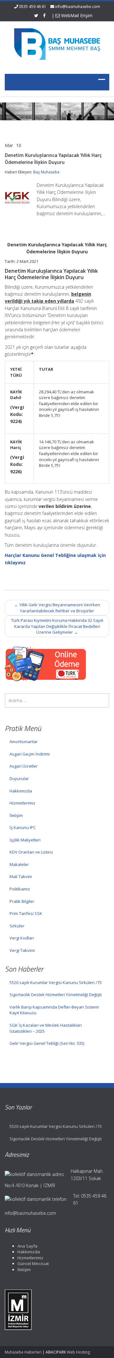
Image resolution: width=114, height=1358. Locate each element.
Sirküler (17, 926)
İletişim (16, 815)
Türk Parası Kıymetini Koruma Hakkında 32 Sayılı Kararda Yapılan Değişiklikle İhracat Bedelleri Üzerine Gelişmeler (57, 626)
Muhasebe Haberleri (23, 1352)
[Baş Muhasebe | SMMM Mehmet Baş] (57, 43)
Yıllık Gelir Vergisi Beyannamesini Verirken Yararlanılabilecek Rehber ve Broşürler (57, 608)
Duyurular (19, 778)
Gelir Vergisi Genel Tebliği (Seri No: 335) (47, 1043)
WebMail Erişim (76, 15)
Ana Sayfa (27, 1246)
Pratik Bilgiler (22, 901)
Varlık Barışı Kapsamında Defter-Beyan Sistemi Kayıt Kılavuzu (54, 1010)
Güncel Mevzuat (33, 1263)
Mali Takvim (21, 876)
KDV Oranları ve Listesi (31, 852)
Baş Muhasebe (46, 172)
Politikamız (20, 889)
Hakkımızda (21, 791)
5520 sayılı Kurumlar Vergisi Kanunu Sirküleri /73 (56, 982)
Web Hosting (78, 1352)
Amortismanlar (24, 741)
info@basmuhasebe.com (77, 6)
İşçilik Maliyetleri (25, 840)
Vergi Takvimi (22, 950)
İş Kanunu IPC (23, 827)
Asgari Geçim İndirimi (30, 754)
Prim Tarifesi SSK (26, 913)
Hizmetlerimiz (22, 803)
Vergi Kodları (22, 938)
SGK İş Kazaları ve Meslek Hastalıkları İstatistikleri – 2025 (46, 1028)
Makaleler (19, 864)
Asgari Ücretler (24, 766)
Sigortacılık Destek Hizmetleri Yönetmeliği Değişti (56, 994)
